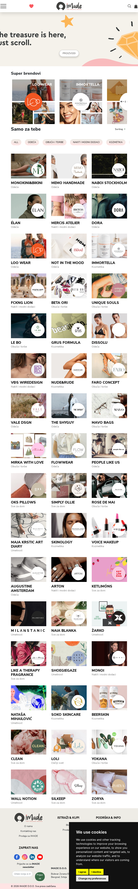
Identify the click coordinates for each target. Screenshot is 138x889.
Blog (68, 825)
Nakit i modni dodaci (86, 142)
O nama (28, 826)
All (16, 142)
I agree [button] (82, 871)
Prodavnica (68, 830)
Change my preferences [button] (92, 878)
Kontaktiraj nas (28, 831)
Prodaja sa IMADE (28, 836)
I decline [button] (96, 871)
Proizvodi (69, 53)
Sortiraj (119, 129)
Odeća (32, 142)
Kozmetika (116, 142)
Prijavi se (40, 876)
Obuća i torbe (54, 142)
